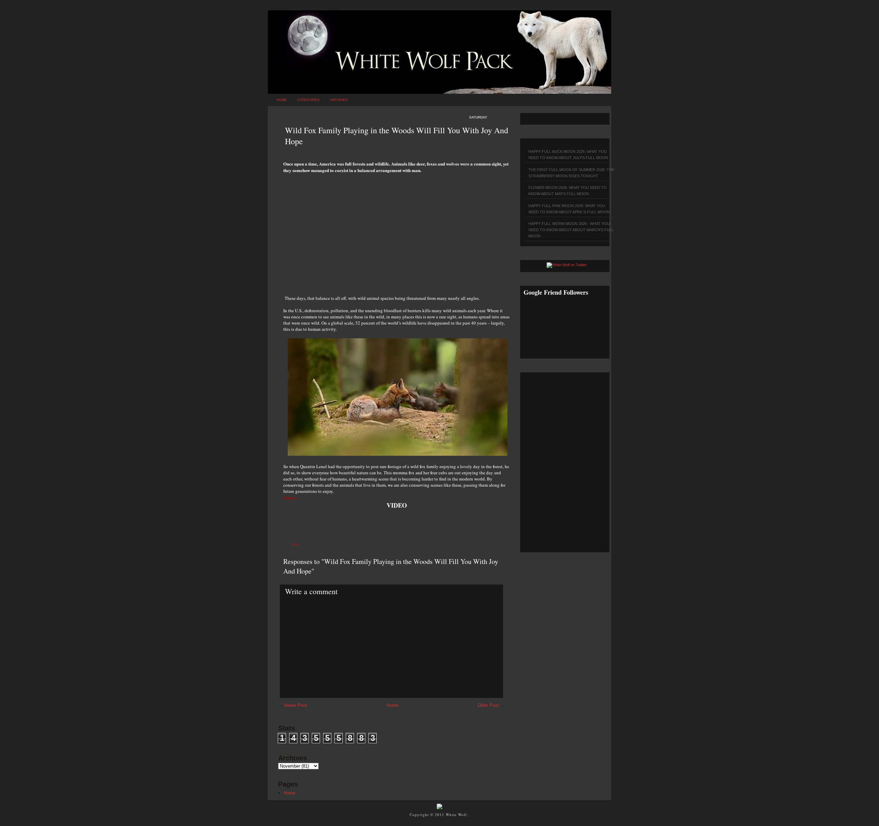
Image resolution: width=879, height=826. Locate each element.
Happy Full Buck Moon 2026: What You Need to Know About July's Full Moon (568, 154)
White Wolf (457, 814)
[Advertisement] (396, 230)
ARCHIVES (339, 100)
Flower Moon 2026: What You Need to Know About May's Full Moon (567, 190)
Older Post (488, 705)
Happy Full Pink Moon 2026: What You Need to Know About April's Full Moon (568, 209)
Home (281, 100)
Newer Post (295, 705)
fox (294, 544)
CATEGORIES (308, 100)
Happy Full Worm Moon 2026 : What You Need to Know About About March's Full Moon (571, 230)
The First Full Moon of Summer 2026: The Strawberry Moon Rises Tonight (571, 173)
